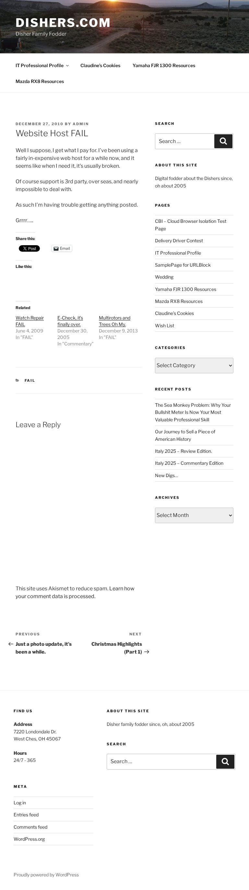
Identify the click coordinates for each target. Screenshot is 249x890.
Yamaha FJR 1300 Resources (164, 65)
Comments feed (30, 827)
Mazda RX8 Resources (40, 81)
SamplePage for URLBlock (183, 265)
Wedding (164, 277)
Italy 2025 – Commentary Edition (189, 463)
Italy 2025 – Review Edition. (183, 451)
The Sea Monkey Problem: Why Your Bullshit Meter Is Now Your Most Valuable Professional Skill (193, 412)
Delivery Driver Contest (179, 240)
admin (81, 124)
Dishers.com (63, 23)
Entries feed (26, 814)
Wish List (164, 325)
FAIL (30, 380)
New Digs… (166, 475)
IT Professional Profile (40, 65)
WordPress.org (29, 839)
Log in (20, 802)
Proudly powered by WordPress (46, 874)
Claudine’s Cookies (100, 65)
